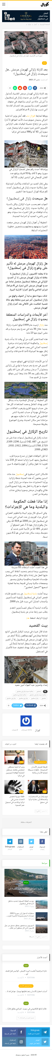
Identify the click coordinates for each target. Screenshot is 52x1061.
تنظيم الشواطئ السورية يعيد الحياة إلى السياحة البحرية (26, 890)
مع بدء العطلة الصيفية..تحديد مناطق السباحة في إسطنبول (21, 902)
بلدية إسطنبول (30, 594)
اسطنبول (44, 698)
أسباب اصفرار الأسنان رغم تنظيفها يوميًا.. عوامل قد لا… (26, 991)
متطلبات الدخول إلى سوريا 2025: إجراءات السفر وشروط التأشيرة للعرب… (20, 915)
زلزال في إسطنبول (23, 698)
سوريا (26, 965)
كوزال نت (31, 116)
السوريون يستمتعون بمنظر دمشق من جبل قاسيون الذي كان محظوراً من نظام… (19, 927)
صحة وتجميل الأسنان (40, 762)
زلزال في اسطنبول (11, 698)
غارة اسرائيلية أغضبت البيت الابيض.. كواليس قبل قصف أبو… (26, 972)
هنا (28, 618)
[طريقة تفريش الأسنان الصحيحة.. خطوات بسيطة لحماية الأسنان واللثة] (38, 757)
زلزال (41, 325)
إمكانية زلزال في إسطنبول (19, 695)
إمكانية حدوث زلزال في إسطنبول (25, 691)
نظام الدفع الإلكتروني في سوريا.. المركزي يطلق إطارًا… (26, 1009)
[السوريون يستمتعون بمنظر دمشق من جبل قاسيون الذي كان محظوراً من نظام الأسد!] (42, 928)
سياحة (26, 882)
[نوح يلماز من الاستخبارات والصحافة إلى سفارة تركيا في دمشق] (38, 787)
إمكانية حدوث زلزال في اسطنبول (38, 695)
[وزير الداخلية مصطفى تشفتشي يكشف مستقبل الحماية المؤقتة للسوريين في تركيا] (14, 757)
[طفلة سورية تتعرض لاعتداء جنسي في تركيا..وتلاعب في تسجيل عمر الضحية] (14, 787)
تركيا (44, 62)
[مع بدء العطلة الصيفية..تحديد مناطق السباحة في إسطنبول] (42, 904)
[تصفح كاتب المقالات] (26, 720)
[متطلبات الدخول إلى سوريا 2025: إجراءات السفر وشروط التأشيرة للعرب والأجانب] (42, 916)
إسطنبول (43, 343)
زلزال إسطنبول (34, 698)
